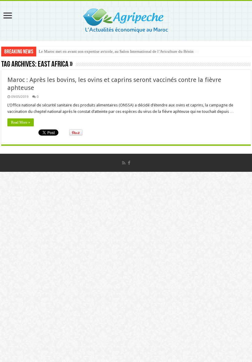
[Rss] (123, 163)
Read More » (20, 122)
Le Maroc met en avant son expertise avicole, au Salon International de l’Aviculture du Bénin (116, 51)
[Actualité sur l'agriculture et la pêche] (126, 19)
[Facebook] (129, 163)
